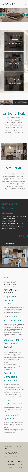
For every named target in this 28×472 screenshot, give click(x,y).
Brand (14, 60)
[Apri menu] (26, 4)
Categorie (14, 40)
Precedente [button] (2, 15)
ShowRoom (14, 79)
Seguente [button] (26, 15)
